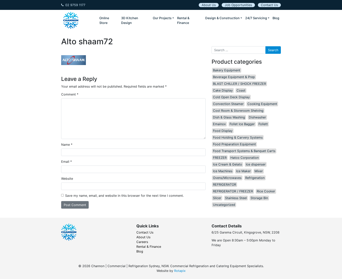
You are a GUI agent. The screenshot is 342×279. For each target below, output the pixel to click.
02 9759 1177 (75, 5)
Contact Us (269, 5)
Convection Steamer (228, 104)
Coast (241, 90)
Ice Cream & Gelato (227, 164)
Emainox (219, 124)
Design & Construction (222, 18)
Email (66, 162)
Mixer (259, 171)
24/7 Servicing (256, 18)
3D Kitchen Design (129, 20)
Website (67, 179)
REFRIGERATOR (224, 184)
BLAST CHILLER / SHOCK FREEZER (239, 84)
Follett (263, 124)
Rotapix (180, 271)
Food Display (223, 131)
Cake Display (223, 90)
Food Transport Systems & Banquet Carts (244, 151)
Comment (69, 94)
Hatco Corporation (244, 158)
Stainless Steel (236, 198)
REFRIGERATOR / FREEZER (233, 191)
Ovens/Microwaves (227, 178)
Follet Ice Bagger (242, 124)
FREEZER (220, 158)
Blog (276, 18)
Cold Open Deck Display (231, 97)
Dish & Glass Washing (229, 117)
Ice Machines (222, 171)
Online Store (104, 20)
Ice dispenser (256, 164)
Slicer (217, 198)
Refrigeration (255, 178)
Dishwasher (257, 117)
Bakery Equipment (226, 70)
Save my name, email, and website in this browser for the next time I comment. (124, 196)
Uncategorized (224, 205)
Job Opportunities (238, 5)
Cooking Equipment (262, 104)
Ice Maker (243, 171)
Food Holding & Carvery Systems (238, 137)
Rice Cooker (266, 191)
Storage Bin (259, 198)
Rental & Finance (183, 20)
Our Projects (162, 18)
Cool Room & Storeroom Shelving (238, 111)
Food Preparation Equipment (234, 144)
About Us (209, 5)
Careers (142, 242)
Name (66, 145)
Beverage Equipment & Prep (234, 77)
